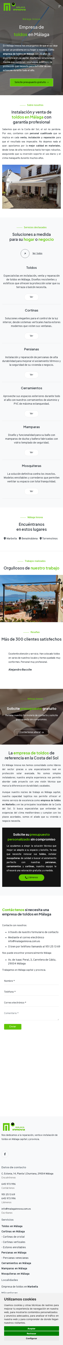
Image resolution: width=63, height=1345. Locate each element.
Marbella (11, 538)
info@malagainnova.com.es (24, 941)
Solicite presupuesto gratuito (30, 82)
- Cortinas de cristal (13, 1237)
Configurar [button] (31, 1338)
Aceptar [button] (31, 1328)
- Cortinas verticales (13, 1242)
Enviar (12, 1026)
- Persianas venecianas (15, 1258)
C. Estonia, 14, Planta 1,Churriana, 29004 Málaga (27, 1173)
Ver (31, 297)
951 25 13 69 (52, 946)
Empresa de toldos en (19, 1287)
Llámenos (33, 877)
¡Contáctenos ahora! (30, 732)
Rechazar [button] (31, 1333)
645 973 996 (8, 1184)
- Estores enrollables (13, 1247)
